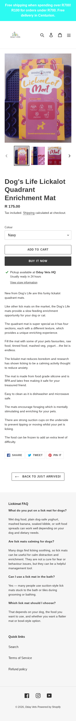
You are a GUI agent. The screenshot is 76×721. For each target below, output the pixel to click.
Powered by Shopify (49, 707)
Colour (8, 227)
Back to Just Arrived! (41, 476)
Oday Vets (31, 707)
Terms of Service (20, 658)
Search (13, 647)
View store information (23, 282)
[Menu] (68, 34)
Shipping (29, 212)
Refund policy (17, 669)
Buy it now (38, 261)
